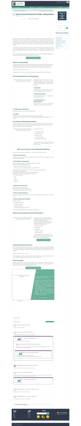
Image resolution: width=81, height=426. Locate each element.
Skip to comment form (49, 321)
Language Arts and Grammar (61, 40)
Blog (14, 414)
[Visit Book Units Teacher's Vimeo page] (66, 424)
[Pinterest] (68, 424)
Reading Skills (58, 44)
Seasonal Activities (59, 46)
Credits (14, 417)
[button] (33, 58)
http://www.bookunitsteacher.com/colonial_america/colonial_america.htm (28, 356)
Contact (29, 414)
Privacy (29, 417)
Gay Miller (20, 338)
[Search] (47, 413)
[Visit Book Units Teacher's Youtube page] (65, 424)
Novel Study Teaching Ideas (60, 42)
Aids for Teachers (59, 37)
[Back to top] (79, 424)
